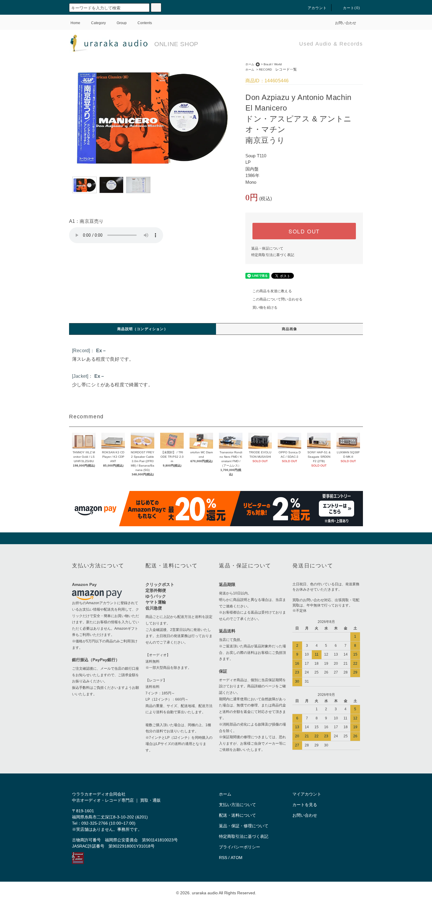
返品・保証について (267, 248)
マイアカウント (306, 794)
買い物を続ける (264, 307)
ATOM (236, 857)
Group (122, 23)
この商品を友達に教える (272, 291)
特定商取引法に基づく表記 (272, 255)
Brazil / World (273, 64)
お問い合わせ (345, 23)
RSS (223, 857)
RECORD (278, 69)
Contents (145, 23)
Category (98, 23)
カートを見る (304, 804)
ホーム (249, 64)
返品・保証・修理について (243, 825)
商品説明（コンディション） (142, 329)
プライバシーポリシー (239, 847)
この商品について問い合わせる (277, 299)
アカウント (317, 8)
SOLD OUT (304, 231)
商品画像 (289, 329)
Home (75, 23)
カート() (351, 8)
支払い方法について (237, 804)
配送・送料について (237, 815)
